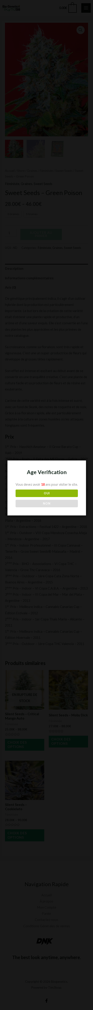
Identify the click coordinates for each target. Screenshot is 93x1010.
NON (47, 503)
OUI (47, 493)
